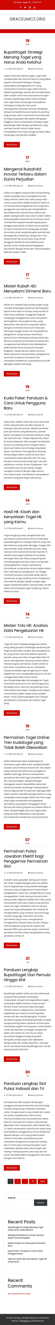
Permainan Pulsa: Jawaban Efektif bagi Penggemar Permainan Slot (26, 858)
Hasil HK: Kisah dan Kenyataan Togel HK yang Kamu (23, 517)
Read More (11, 144)
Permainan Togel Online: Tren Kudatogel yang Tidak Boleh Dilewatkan (27, 742)
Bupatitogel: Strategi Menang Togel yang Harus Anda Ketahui (23, 57)
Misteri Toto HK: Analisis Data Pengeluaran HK (26, 628)
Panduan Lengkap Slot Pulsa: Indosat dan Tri (25, 1086)
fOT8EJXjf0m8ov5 (14, 69)
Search (11, 1197)
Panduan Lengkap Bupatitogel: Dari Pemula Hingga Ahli (27, 975)
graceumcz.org (27, 19)
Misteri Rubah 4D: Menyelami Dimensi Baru (27, 288)
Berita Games (36, 69)
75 (33, 1181)
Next (42, 1181)
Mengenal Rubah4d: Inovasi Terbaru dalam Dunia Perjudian (25, 174)
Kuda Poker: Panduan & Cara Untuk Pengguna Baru (26, 403)
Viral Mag (24, 1321)
